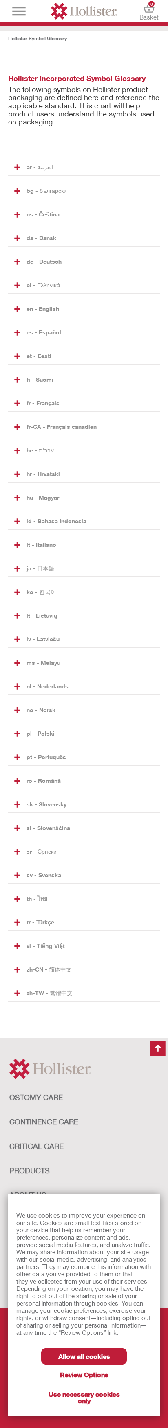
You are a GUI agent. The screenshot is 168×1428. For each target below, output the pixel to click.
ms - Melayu (43, 662)
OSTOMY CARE (36, 1097)
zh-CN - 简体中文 (49, 969)
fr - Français (43, 403)
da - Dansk (41, 237)
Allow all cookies (84, 1356)
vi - (46, 945)
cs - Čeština (43, 214)
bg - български (47, 190)
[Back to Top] (158, 1048)
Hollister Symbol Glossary (37, 38)
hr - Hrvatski (43, 473)
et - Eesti (39, 355)
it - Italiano (41, 544)
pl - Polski (41, 733)
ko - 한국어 (41, 591)
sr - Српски (42, 851)
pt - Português (46, 756)
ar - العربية (40, 167)
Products (29, 1170)
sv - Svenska (44, 874)
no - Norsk (41, 709)
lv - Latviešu (43, 638)
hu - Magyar (43, 497)
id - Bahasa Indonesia (56, 520)
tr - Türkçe (40, 922)
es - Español (44, 332)
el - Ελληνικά (43, 285)
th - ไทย (37, 898)
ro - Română (44, 780)
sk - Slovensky (46, 804)
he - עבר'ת (40, 450)
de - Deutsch (44, 261)
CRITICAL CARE (36, 1146)
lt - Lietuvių (42, 615)
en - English (43, 308)
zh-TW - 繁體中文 (50, 992)
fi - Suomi (40, 379)
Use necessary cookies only (84, 1397)
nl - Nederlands (48, 686)
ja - (40, 568)
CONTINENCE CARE (43, 1121)
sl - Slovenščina (48, 827)
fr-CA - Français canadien (62, 426)
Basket (149, 11)
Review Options (84, 1374)
